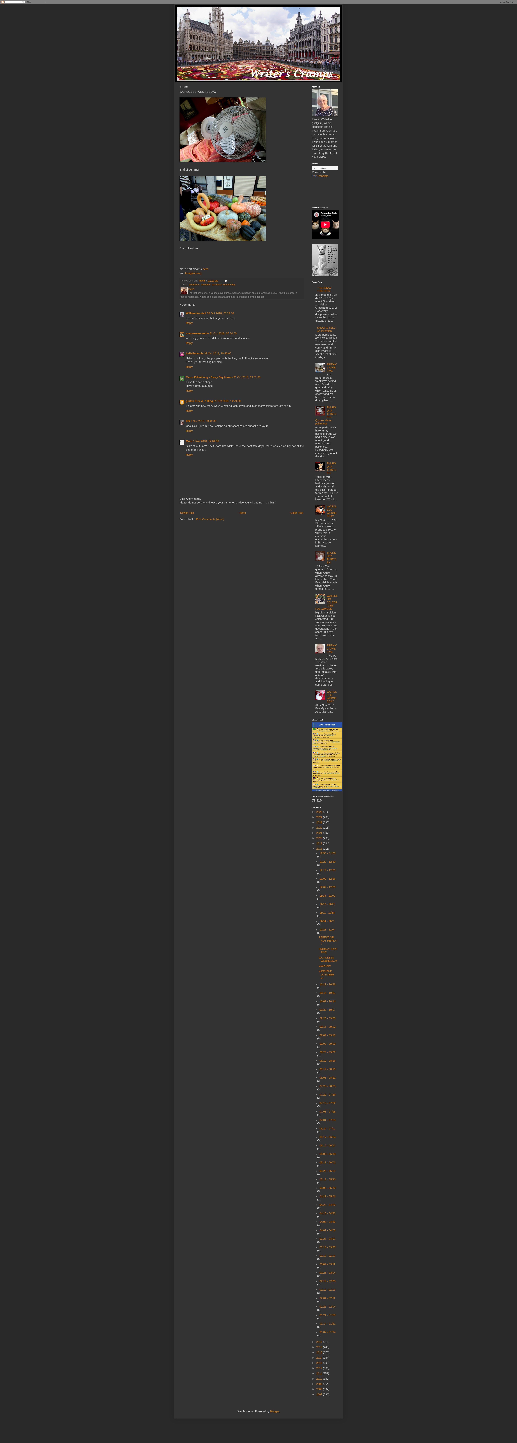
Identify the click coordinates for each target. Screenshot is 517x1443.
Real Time (326, 790)
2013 (319, 1362)
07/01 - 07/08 (327, 1120)
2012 (319, 1368)
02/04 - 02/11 (327, 1298)
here (205, 269)
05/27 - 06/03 (327, 1162)
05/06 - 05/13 (327, 1187)
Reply (189, 322)
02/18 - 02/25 (327, 1281)
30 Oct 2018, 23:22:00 (220, 313)
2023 (319, 822)
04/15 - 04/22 (327, 1213)
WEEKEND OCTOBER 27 (326, 974)
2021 (319, 832)
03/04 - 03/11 (327, 1264)
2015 (319, 1352)
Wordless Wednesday (223, 284)
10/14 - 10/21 (327, 992)
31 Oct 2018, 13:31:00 (246, 377)
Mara (189, 441)
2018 (319, 848)
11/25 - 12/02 (327, 895)
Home (242, 512)
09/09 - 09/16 (327, 1035)
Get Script (319, 790)
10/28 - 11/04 (327, 929)
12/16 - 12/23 (327, 870)
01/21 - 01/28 (327, 1315)
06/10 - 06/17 (327, 1145)
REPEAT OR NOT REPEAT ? (328, 940)
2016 (319, 1347)
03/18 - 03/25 (327, 1247)
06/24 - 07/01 (327, 1128)
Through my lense (324, 731)
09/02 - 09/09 (327, 1043)
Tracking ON (334, 790)
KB (188, 421)
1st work (333, 780)
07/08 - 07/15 (327, 1111)
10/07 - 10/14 (327, 1001)
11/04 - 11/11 (327, 921)
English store (329, 767)
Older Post (296, 512)
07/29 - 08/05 (327, 1086)
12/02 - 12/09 (327, 887)
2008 (319, 1389)
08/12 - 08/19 (327, 1069)
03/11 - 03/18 (327, 1255)
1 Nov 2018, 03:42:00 (203, 421)
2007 (319, 1394)
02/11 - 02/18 (327, 1289)
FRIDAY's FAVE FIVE (332, 367)
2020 (319, 838)
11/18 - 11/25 (327, 904)
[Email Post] (226, 280)
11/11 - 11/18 (327, 912)
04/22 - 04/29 (327, 1204)
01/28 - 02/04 (327, 1306)
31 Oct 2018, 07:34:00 (223, 333)
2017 (319, 1341)
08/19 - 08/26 (327, 1060)
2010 (319, 1378)
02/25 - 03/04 (327, 1272)
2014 (319, 1357)
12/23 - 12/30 (327, 861)
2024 (319, 817)
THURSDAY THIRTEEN (330, 761)
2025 (319, 811)
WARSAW (325, 966)
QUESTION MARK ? (320, 756)
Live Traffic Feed (327, 725)
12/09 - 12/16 (327, 878)
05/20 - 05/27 (327, 1170)
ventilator (205, 284)
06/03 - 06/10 (327, 1153)
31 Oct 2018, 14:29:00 (227, 401)
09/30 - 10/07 (327, 1009)
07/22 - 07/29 (327, 1094)
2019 (319, 843)
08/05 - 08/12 (327, 1077)
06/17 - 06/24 (327, 1137)
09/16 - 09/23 (327, 1026)
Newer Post (187, 512)
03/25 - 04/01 (327, 1238)
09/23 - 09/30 (327, 1018)
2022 (319, 827)
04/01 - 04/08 (327, 1230)
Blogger (274, 1411)
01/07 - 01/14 (327, 1332)
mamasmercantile (197, 333)
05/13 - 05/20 (327, 1179)
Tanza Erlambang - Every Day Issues (209, 377)
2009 (319, 1383)
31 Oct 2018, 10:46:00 (217, 353)
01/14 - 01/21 (327, 1323)
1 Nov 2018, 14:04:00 (206, 441)
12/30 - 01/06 (327, 853)
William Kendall (196, 313)
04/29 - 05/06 (327, 1196)
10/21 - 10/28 (327, 984)
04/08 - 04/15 (327, 1221)
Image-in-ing (193, 273)
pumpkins (194, 284)
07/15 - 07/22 (327, 1103)
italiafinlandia (194, 353)
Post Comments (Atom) (210, 519)
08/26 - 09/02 (327, 1052)
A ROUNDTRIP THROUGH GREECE (325, 749)
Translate (322, 175)
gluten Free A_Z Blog (199, 401)
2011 (319, 1373)
